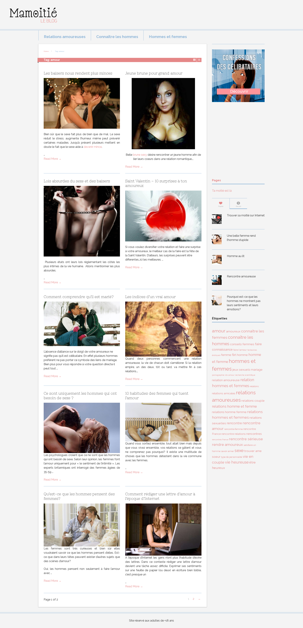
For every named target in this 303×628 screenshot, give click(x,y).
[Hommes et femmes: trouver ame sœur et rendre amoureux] (31, 25)
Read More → (52, 158)
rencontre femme (233, 429)
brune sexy (139, 154)
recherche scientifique (245, 375)
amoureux (233, 331)
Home (46, 51)
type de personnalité (231, 456)
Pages (216, 180)
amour (218, 330)
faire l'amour (240, 349)
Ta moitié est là (222, 190)
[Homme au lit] (217, 260)
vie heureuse (237, 462)
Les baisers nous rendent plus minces (78, 73)
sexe (239, 450)
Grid (194, 60)
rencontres (254, 433)
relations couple (253, 400)
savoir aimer (227, 451)
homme (242, 355)
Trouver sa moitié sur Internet (246, 215)
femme (226, 355)
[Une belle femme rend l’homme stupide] (217, 240)
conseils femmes (242, 344)
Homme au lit (235, 256)
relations (254, 386)
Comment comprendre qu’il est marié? (79, 297)
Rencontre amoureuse (241, 276)
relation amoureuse (226, 380)
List (199, 60)
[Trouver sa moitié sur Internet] (217, 219)
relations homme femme (229, 412)
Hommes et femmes (168, 36)
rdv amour (229, 375)
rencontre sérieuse (246, 439)
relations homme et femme (234, 406)
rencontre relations (233, 433)
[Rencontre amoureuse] (217, 280)
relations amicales (223, 393)
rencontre (234, 423)
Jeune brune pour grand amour (153, 73)
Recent (238, 206)
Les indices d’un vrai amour (150, 297)
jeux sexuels (241, 369)
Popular (220, 206)
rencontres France (220, 439)
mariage (256, 369)
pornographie (218, 375)
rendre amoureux (227, 444)
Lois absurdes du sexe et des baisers (77, 181)
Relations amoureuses (65, 36)
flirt (234, 355)
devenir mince (93, 146)
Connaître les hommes (117, 36)
